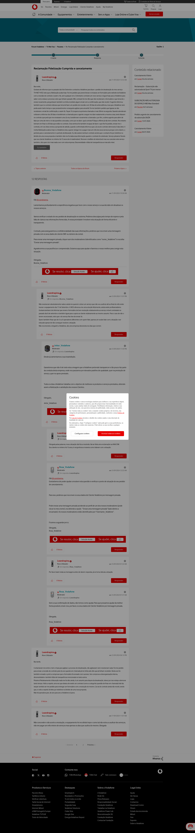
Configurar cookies (82, 433)
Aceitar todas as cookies (110, 433)
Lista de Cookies (77, 418)
